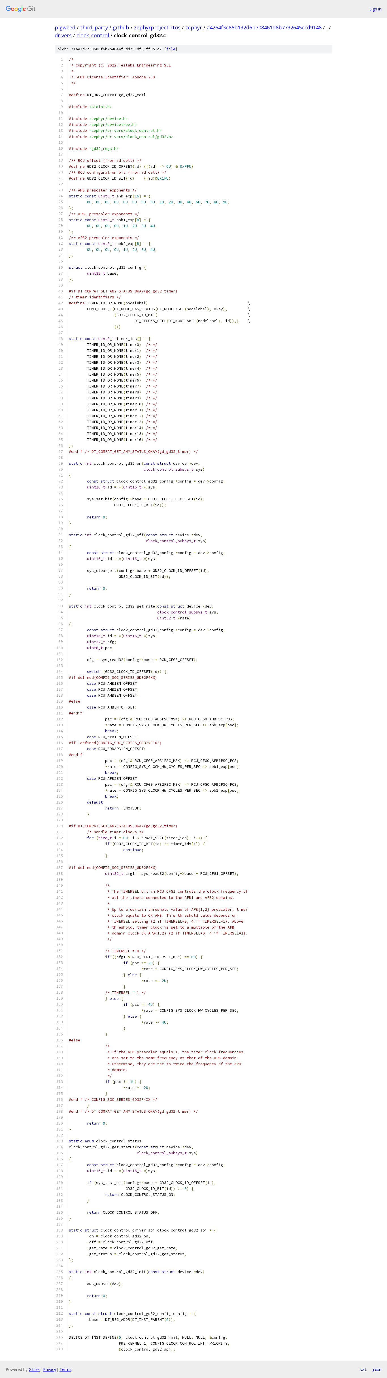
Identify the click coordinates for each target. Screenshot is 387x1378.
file (170, 49)
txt (363, 1369)
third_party (94, 27)
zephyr (193, 27)
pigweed (65, 27)
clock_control (92, 35)
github (121, 27)
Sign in (375, 9)
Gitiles (34, 1369)
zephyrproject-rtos (157, 27)
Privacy (49, 1369)
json (376, 1369)
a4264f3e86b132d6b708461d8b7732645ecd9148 (264, 27)
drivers (63, 35)
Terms (65, 1369)
